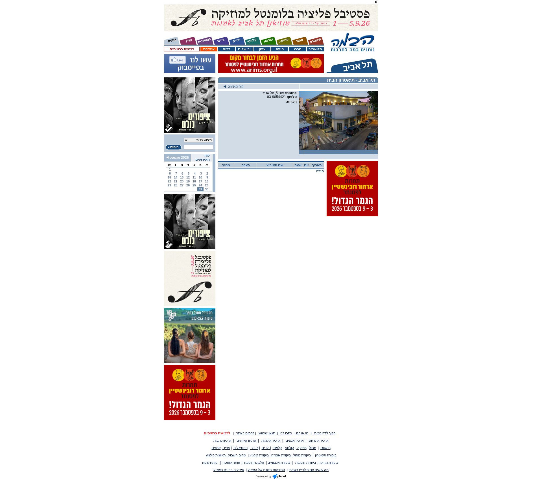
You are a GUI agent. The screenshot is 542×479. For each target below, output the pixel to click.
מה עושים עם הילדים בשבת (309, 470)
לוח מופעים (234, 86)
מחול (312, 448)
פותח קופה (209, 463)
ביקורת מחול (302, 455)
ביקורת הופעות (305, 463)
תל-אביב (315, 49)
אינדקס (209, 49)
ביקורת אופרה (281, 455)
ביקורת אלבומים (279, 463)
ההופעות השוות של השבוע (266, 470)
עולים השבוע (237, 455)
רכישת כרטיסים (182, 49)
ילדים (266, 448)
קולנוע (289, 448)
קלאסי (277, 448)
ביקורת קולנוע (259, 455)
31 (200, 189)
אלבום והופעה (254, 463)
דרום (226, 49)
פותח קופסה (231, 463)
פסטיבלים (240, 448)
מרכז (297, 49)
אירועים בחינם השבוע (228, 470)
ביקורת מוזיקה (328, 463)
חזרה (320, 171)
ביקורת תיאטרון (325, 455)
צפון (262, 49)
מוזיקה (301, 448)
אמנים (216, 448)
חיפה (280, 49)
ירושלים (244, 49)
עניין (226, 448)
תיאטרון (325, 448)
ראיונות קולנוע (216, 455)
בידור (254, 448)
